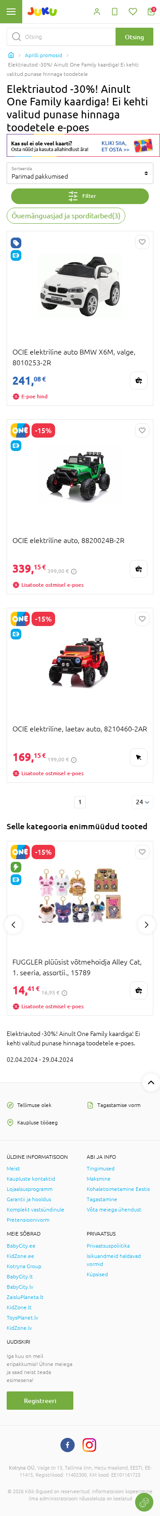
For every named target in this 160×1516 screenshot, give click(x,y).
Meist (13, 1168)
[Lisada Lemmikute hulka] (142, 242)
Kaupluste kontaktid (31, 1179)
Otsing (134, 37)
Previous (13, 925)
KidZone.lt (19, 1307)
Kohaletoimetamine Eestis (118, 1189)
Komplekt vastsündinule (35, 1210)
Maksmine (99, 1179)
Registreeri (40, 1400)
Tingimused (101, 1168)
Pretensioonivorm (28, 1220)
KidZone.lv (19, 1328)
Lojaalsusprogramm (29, 1189)
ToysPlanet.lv (22, 1318)
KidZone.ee (20, 1256)
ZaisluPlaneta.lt (25, 1297)
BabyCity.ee (21, 1246)
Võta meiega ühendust (114, 1210)
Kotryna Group (24, 1266)
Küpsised (97, 1274)
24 (139, 802)
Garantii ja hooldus (29, 1199)
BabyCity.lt (20, 1277)
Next (147, 925)
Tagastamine (102, 1199)
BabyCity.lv (20, 1287)
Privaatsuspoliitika (108, 1246)
